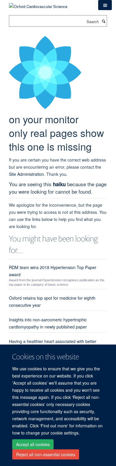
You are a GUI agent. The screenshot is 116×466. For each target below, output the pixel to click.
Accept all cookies (33, 444)
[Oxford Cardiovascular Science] (38, 4)
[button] (105, 5)
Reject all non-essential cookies (45, 454)
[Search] (103, 21)
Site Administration (26, 174)
